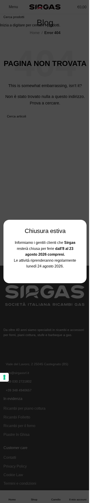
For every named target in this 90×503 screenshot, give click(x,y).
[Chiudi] (84, 214)
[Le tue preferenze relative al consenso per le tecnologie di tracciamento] (4, 377)
